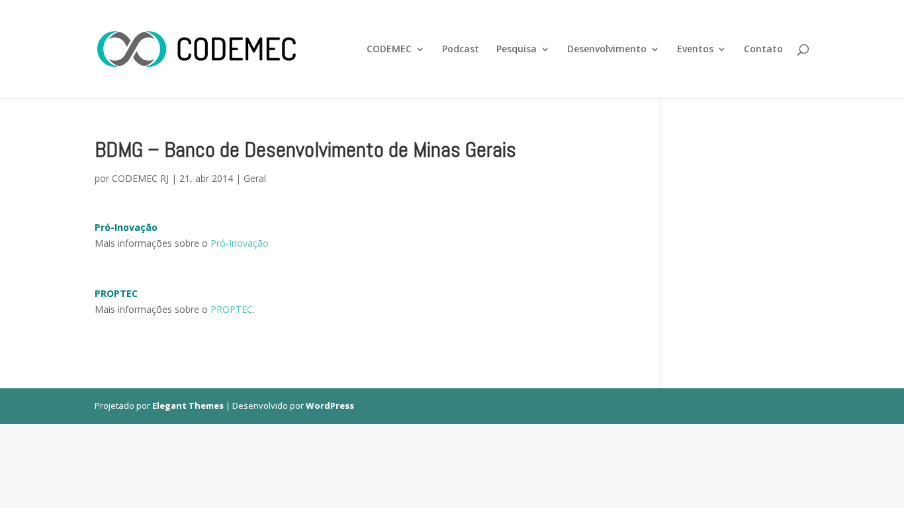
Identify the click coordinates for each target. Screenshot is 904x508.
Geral (255, 178)
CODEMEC (389, 49)
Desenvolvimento (607, 49)
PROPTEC (231, 309)
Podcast (460, 49)
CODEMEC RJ (140, 178)
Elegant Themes (188, 405)
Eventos (695, 49)
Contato (763, 49)
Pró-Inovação (239, 243)
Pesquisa (516, 49)
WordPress (330, 405)
